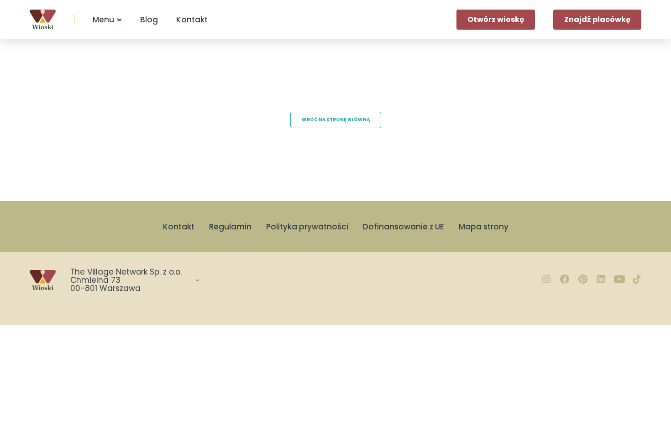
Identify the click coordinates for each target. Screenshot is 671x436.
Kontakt (192, 19)
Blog (149, 19)
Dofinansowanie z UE (403, 226)
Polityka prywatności (307, 226)
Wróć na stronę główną (336, 119)
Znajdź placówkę (597, 19)
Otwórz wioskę (495, 19)
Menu (103, 19)
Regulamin (230, 226)
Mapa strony (483, 226)
